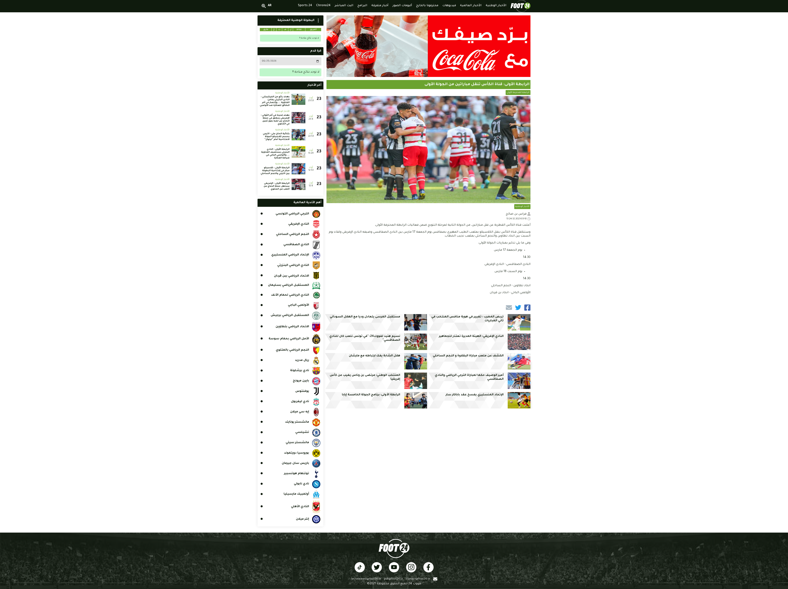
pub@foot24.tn (393, 579)
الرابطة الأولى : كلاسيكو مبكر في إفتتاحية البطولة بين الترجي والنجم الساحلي (275, 171)
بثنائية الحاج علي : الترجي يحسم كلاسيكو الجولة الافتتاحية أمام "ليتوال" (276, 137)
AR (269, 5)
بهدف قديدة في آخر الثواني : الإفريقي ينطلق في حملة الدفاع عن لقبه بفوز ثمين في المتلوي (275, 119)
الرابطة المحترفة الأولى (518, 92)
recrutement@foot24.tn (366, 579)
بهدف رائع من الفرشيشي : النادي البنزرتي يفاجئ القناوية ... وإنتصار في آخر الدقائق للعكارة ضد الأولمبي (275, 101)
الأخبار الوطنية (522, 206)
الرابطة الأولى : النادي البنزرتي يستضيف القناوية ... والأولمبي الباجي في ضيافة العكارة (275, 153)
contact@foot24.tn (418, 579)
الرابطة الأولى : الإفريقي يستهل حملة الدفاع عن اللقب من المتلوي (277, 186)
